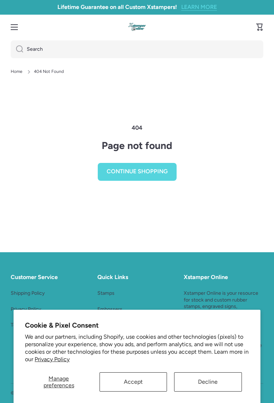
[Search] (17, 49)
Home (16, 71)
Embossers (109, 309)
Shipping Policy (28, 293)
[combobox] (137, 49)
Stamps (106, 293)
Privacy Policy (52, 359)
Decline (208, 381)
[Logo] (137, 27)
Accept (133, 381)
